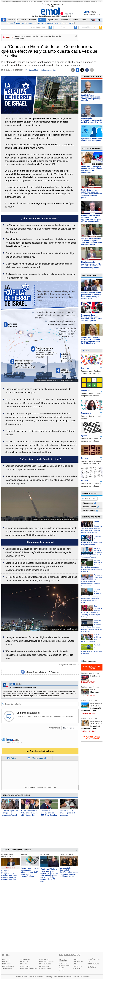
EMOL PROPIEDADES (46, 961)
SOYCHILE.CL (78, 968)
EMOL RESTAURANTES (28, 968)
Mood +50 (44, 854)
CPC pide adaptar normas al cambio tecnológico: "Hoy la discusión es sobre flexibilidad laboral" (91, 241)
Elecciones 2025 (68, 23)
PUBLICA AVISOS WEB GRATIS (91, 667)
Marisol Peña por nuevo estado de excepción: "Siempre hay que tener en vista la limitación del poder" (91, 194)
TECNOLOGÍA (7, 968)
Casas (86, 1)
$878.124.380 (88, 731)
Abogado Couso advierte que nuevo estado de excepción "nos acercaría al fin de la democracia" (91, 218)
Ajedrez (84, 436)
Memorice (85, 390)
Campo (29, 1)
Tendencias (65, 20)
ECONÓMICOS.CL (94, 959)
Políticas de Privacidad (36, 977)
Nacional (11, 20)
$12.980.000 (87, 695)
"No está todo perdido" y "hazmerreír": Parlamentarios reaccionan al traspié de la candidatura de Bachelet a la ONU (91, 596)
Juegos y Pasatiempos (52, 23)
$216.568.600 (88, 713)
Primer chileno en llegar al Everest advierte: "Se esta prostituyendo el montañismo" (91, 169)
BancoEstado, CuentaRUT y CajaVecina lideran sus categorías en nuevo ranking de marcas (69, 872)
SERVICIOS (24, 961)
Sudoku (84, 481)
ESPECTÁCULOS (8, 966)
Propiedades (53, 1)
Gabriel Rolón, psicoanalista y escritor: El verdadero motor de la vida (91, 120)
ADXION (90, 961)
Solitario (84, 458)
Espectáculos (52, 20)
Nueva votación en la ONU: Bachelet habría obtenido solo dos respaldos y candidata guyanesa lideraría (29, 815)
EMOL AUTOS (44, 959)
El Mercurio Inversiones (7, 855)
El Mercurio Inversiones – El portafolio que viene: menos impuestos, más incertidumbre (9, 875)
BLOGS (61, 968)
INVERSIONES (78, 961)
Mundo (42, 20)
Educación (20, 23)
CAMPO (75, 959)
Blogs (18, 1)
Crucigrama (86, 413)
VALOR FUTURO (93, 964)
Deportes (32, 20)
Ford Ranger (95, 676)
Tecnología (11, 23)
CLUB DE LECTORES (63, 960)
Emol (4, 1)
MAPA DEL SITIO (45, 968)
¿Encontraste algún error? (42, 672)
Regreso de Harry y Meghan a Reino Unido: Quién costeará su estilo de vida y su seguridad (91, 318)
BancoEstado (66, 854)
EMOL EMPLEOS (45, 964)
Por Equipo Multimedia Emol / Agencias (41, 70)
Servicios (84, 20)
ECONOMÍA (6, 961)
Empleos (62, 1)
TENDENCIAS (25, 959)
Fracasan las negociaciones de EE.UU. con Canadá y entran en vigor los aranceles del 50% (49, 815)
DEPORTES (6, 964)
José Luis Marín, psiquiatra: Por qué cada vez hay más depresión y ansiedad (90, 98)
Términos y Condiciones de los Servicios (58, 977)
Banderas (85, 368)
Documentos (29, 23)
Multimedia (39, 23)
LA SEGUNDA (77, 966)
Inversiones (37, 1)
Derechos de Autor (21, 977)
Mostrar (52, 6)
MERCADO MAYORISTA (92, 967)
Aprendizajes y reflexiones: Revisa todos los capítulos (91, 140)
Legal (24, 1)
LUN (74, 964)
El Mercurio (11, 1)
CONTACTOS (44, 966)
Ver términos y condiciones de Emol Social (40, 787)
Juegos (85, 351)
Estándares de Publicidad (81, 977)
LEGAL (61, 970)
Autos (45, 1)
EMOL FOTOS (25, 966)
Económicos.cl (72, 1)
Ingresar (87, 15)
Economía (21, 20)
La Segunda (93, 1)
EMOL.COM (63, 963)
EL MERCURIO (64, 965)
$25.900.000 (87, 681)
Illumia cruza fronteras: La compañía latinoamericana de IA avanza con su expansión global (30, 872)
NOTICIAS (5, 959)
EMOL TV (23, 964)
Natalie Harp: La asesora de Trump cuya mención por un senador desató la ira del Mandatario (90, 340)
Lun (100, 1)
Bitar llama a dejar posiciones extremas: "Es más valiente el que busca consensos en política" (91, 265)
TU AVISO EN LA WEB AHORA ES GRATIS (91, 738)
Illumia (24, 854)
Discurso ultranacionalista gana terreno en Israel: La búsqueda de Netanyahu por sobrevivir (91, 296)
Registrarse (95, 15)
